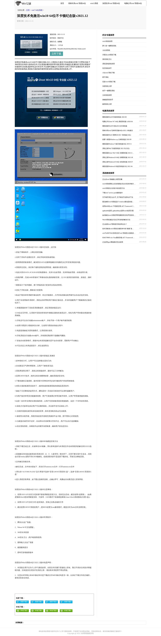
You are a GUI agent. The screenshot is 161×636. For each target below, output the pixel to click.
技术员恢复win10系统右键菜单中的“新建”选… (118, 228)
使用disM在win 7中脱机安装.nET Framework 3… (118, 206)
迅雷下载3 (53, 602)
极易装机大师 (107, 104)
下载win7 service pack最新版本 (112, 193)
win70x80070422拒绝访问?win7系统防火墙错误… (118, 233)
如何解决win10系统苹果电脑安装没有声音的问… (118, 215)
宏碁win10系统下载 (108, 82)
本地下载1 (23, 610)
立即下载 (56, 53)
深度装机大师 (107, 86)
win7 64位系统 (37, 10)
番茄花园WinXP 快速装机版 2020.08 (114, 117)
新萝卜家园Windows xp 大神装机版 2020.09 (116, 139)
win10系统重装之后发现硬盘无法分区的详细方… (118, 184)
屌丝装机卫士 (107, 59)
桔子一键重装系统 (108, 90)
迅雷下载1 (23, 602)
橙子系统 (105, 77)
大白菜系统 (106, 50)
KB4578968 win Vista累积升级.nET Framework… (118, 237)
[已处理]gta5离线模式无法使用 (112, 242)
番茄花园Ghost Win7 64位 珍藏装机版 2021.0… (118, 153)
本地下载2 (38, 610)
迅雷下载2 (38, 602)
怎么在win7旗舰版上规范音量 (112, 179)
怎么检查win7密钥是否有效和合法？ (114, 224)
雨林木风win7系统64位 (77, 3)
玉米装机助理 (107, 95)
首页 (62, 3)
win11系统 (94, 3)
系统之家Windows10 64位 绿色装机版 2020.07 (117, 162)
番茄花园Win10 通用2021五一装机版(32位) (116, 135)
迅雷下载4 (67, 602)
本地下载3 (53, 610)
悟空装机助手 (107, 68)
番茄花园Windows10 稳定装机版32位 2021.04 (117, 166)
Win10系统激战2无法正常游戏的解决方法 (116, 219)
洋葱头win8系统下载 (109, 55)
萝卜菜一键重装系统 (109, 46)
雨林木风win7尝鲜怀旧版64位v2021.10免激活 (117, 130)
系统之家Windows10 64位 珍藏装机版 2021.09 (117, 157)
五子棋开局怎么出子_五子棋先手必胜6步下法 (117, 197)
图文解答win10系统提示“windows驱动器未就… (118, 202)
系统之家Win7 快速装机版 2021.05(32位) (116, 148)
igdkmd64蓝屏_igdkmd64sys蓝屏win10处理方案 (118, 211)
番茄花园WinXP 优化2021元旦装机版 (114, 126)
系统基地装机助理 (108, 64)
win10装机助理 (107, 41)
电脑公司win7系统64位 (133, 3)
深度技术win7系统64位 (111, 3)
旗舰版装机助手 (107, 99)
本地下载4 (67, 610)
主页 (28, 10)
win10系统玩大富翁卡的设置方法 (113, 188)
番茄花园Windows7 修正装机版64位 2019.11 (117, 144)
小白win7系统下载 (108, 73)
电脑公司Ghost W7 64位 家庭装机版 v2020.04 (117, 121)
